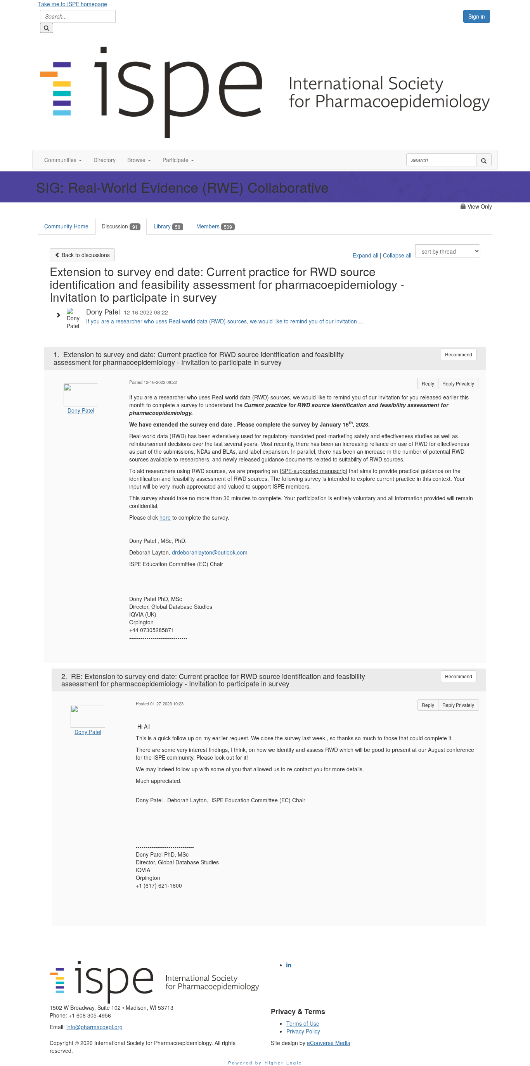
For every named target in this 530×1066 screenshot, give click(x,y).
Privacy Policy (303, 1031)
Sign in (476, 16)
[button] (63, 159)
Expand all (365, 255)
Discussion (120, 226)
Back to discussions (85, 255)
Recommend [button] (458, 354)
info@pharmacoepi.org (94, 1027)
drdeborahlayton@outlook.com (210, 552)
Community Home (66, 226)
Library (167, 226)
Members (214, 226)
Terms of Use (302, 1023)
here (165, 517)
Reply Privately (458, 383)
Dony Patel (81, 410)
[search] (484, 159)
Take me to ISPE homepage (72, 4)
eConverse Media (328, 1043)
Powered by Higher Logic (265, 1062)
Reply (428, 383)
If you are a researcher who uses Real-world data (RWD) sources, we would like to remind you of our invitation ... (224, 321)
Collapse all (397, 255)
